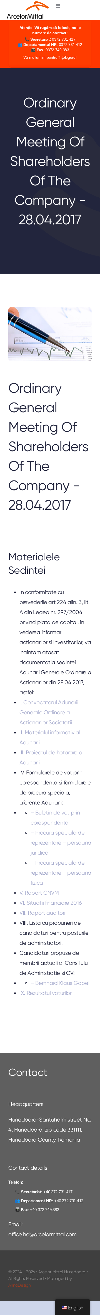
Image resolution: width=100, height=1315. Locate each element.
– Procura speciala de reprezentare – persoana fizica (61, 872)
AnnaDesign (19, 1285)
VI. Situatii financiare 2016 (50, 902)
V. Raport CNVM (39, 892)
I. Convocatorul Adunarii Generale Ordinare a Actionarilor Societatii (48, 712)
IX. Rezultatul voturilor (45, 993)
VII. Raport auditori (42, 912)
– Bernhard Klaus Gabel (60, 983)
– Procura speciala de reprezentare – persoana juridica (61, 842)
